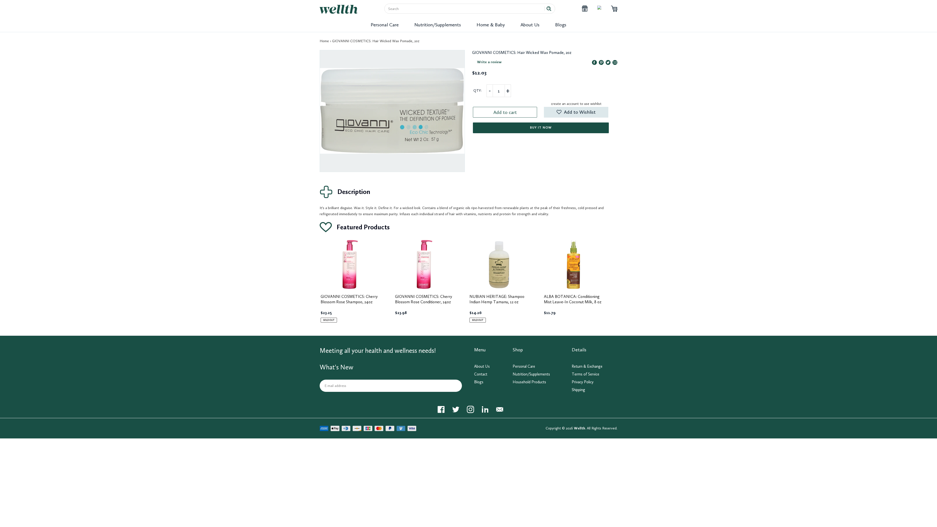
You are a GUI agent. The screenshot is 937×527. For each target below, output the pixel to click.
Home (324, 41)
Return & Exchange (587, 366)
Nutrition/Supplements (437, 25)
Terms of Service (585, 374)
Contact (480, 374)
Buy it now (540, 127)
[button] (576, 112)
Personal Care (385, 25)
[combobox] (466, 8)
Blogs (560, 25)
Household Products (529, 382)
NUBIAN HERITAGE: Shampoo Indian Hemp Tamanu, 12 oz (496, 299)
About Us (530, 25)
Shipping (578, 389)
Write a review (489, 62)
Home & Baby (491, 25)
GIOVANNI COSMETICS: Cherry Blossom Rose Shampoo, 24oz (349, 299)
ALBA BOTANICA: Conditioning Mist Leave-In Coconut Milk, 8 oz (572, 299)
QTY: (477, 90)
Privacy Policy (582, 382)
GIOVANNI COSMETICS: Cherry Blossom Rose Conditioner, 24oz (423, 299)
